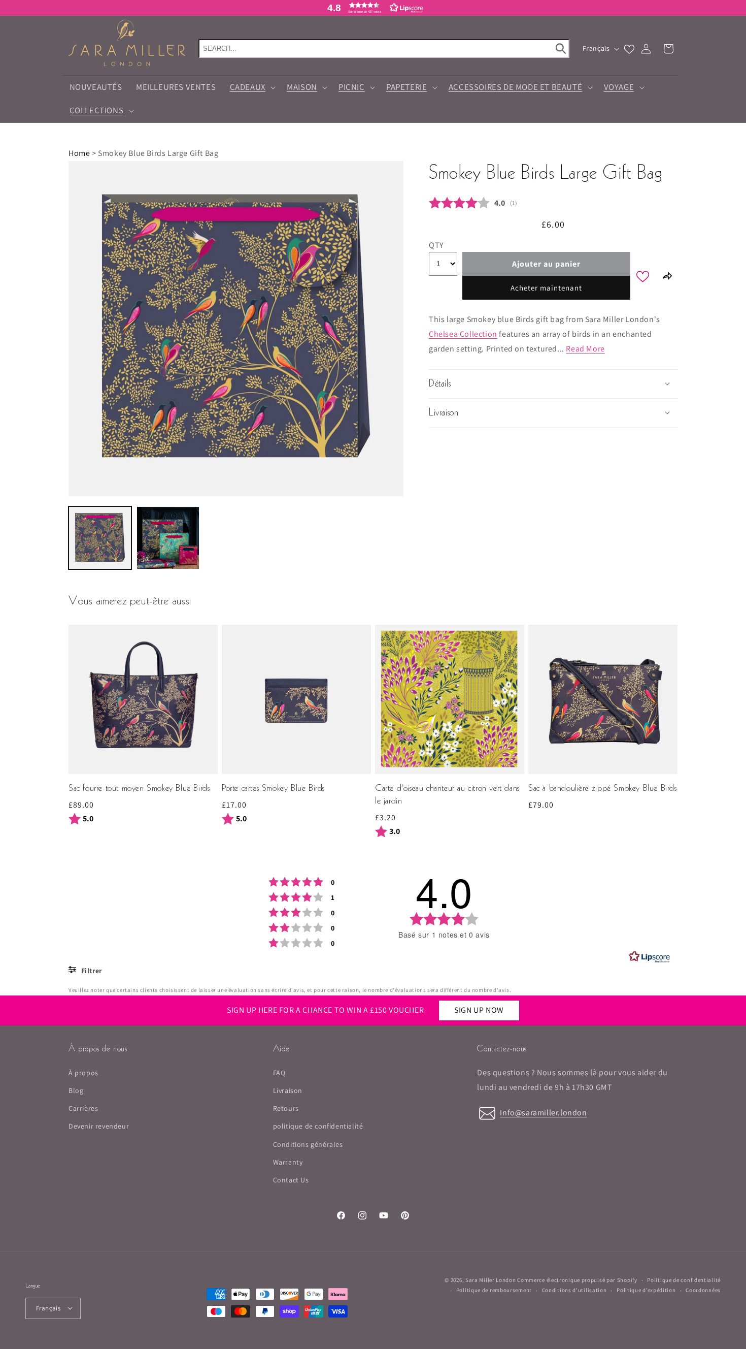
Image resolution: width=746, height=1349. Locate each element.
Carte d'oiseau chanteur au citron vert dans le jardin (447, 795)
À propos (83, 1072)
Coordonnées (703, 1290)
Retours (286, 1108)
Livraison (287, 1090)
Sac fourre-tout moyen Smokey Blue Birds (139, 788)
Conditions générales (308, 1144)
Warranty (288, 1162)
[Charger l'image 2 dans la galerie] (168, 537)
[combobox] (383, 48)
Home (79, 153)
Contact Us (291, 1179)
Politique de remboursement (494, 1290)
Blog (76, 1090)
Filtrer (90, 970)
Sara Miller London (490, 1279)
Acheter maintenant (546, 288)
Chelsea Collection (463, 334)
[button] (373, 7)
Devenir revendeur (99, 1126)
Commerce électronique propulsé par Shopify (577, 1279)
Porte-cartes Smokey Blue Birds (273, 788)
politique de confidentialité (318, 1126)
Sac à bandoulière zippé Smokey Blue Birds (602, 788)
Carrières (83, 1108)
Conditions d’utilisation (574, 1290)
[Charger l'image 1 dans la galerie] (100, 537)
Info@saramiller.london (543, 1112)
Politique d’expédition (646, 1290)
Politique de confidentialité (684, 1279)
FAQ (279, 1072)
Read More (585, 348)
